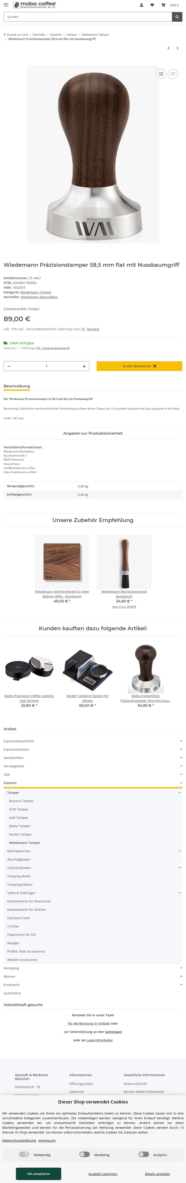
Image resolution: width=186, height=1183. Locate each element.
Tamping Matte (18, 876)
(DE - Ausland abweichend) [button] (53, 348)
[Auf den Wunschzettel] (173, 74)
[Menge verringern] (9, 366)
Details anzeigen (157, 1174)
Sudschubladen (19, 868)
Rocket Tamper (20, 834)
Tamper (13, 792)
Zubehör (10, 783)
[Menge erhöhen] (84, 366)
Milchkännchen (19, 851)
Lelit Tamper (18, 817)
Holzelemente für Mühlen (26, 909)
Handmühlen (14, 758)
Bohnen (9, 976)
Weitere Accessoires (22, 960)
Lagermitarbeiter (100, 1040)
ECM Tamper (19, 809)
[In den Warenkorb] (7, 62)
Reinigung (11, 968)
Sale (7, 774)
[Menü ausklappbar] (6, 3)
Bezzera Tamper (21, 801)
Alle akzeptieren (38, 1174)
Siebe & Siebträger (21, 893)
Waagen (13, 943)
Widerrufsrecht (135, 1084)
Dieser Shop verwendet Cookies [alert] (93, 1102)
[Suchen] (177, 17)
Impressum (47, 1140)
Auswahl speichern (102, 1174)
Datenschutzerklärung (19, 1140)
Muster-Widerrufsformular (144, 1091)
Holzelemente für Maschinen (29, 901)
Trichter (13, 926)
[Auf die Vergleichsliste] (161, 74)
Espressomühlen (16, 749)
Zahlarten (76, 1091)
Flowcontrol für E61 (22, 934)
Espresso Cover (18, 918)
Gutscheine (12, 993)
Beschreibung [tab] (17, 386)
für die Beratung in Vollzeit (89, 1023)
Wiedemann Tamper (35, 292)
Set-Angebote (14, 766)
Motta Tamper (20, 826)
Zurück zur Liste (17, 35)
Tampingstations (20, 884)
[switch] (24, 1154)
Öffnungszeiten (81, 1084)
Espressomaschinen (19, 741)
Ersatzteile (12, 985)
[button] (141, 4)
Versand (93, 329)
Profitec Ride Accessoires (26, 951)
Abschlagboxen (18, 859)
